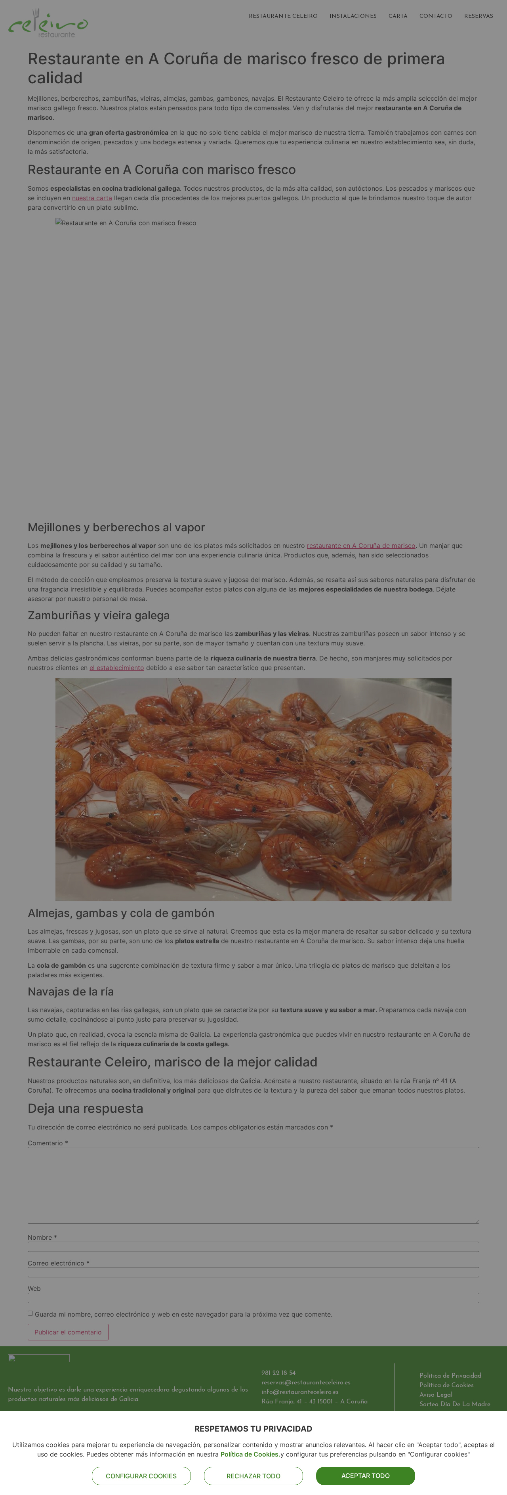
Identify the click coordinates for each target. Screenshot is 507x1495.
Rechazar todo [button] (253, 1476)
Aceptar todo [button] (365, 1476)
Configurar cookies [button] (141, 1476)
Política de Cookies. (250, 1454)
